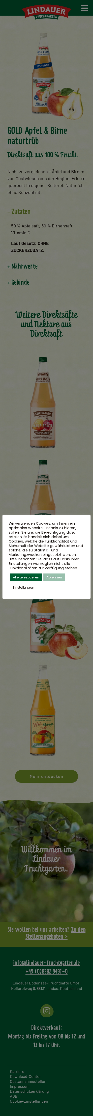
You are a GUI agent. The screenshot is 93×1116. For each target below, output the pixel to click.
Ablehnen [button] (54, 577)
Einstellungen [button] (23, 587)
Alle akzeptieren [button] (26, 577)
